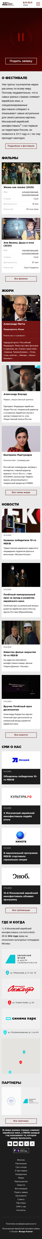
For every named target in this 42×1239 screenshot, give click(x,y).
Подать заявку (21, 61)
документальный (30, 250)
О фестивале (21, 1171)
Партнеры (21, 1203)
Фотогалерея (21, 1189)
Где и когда (21, 1167)
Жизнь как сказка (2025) (19, 187)
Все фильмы (21, 279)
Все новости (21, 735)
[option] (21, 39)
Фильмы (21, 1160)
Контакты (21, 1210)
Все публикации (21, 910)
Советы (21, 1199)
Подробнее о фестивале (21, 146)
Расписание (21, 1164)
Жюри (21, 1178)
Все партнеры (21, 1121)
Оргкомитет (21, 1196)
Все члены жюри (21, 492)
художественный (30, 192)
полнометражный (30, 195)
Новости (21, 1185)
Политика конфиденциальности (21, 1224)
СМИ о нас (21, 1207)
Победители (21, 1174)
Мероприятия (21, 1181)
